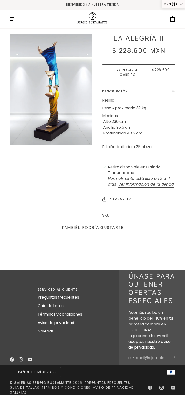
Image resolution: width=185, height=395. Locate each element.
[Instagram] (21, 359)
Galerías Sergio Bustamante (43, 383)
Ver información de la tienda (146, 184)
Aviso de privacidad (56, 322)
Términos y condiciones (60, 314)
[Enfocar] (18, 136)
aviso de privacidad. (149, 344)
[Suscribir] (171, 357)
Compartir (119, 199)
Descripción (115, 91)
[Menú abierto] (17, 19)
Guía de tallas (51, 306)
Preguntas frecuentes (58, 297)
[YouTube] (30, 359)
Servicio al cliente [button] (58, 289)
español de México (32, 372)
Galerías (46, 331)
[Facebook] (12, 359)
